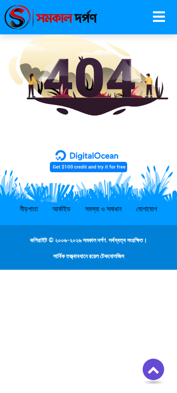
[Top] (153, 369)
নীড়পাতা (29, 209)
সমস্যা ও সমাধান (103, 209)
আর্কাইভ (61, 209)
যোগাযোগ (146, 209)
